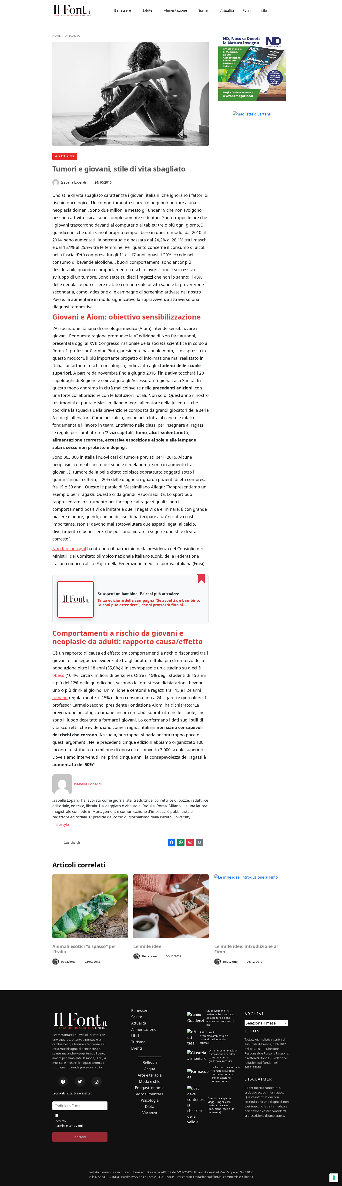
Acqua (149, 1069)
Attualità (227, 10)
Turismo (204, 10)
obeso (58, 675)
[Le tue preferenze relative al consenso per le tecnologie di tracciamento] (333, 1177)
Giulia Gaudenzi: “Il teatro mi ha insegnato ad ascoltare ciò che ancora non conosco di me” (220, 1017)
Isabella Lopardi (73, 182)
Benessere (122, 10)
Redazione (68, 961)
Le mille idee (147, 946)
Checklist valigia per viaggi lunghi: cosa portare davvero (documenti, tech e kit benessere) (221, 1105)
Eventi (247, 10)
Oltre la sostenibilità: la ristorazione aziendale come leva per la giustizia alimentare (223, 1056)
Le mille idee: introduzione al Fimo (246, 949)
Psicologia (150, 1100)
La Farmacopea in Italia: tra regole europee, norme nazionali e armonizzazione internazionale (225, 1074)
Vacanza (149, 1113)
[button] (75, 599)
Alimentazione (175, 10)
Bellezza (150, 1062)
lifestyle (61, 824)
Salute (147, 10)
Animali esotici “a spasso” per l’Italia (84, 949)
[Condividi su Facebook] (171, 842)
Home (56, 36)
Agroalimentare (150, 1094)
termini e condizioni (69, 1125)
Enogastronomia (149, 1088)
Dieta (149, 1106)
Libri (264, 10)
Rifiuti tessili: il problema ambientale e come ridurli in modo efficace (214, 1037)
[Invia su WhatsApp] (180, 842)
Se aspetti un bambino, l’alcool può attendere (138, 593)
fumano (60, 697)
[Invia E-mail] (190, 842)
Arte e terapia (150, 1075)
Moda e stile (149, 1081)
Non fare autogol (69, 548)
